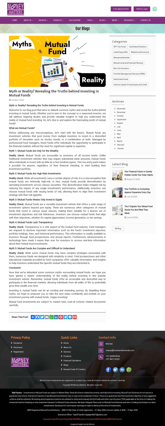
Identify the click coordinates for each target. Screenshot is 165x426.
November (121, 112)
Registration (19, 352)
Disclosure (18, 347)
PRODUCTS (57, 20)
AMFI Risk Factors (115, 419)
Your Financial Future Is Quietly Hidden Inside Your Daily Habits (139, 173)
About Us (67, 347)
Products (67, 356)
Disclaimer (18, 343)
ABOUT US (27, 20)
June (119, 130)
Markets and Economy (140, 52)
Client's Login (141, 9)
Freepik (79, 424)
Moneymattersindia (122, 58)
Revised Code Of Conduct (74, 369)
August (120, 123)
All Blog (118, 228)
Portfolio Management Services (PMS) (129, 74)
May (119, 134)
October (120, 116)
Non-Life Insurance (121, 68)
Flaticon (92, 424)
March (119, 141)
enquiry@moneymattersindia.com (120, 350)
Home (66, 343)
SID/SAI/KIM (74, 419)
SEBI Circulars (100, 419)
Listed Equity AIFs (121, 52)
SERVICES (42, 20)
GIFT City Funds (120, 47)
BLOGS (102, 20)
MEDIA (114, 20)
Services (67, 352)
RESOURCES (128, 20)
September (121, 119)
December (121, 109)
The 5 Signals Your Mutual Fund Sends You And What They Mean (139, 209)
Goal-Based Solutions (138, 47)
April (119, 138)
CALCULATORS (74, 20)
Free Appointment (121, 9)
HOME (14, 20)
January (120, 148)
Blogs (66, 365)
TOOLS (89, 20)
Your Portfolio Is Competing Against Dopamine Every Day (138, 191)
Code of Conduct (87, 419)
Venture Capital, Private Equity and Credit (130, 85)
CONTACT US (146, 20)
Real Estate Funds (121, 79)
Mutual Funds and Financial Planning (128, 63)
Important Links (49, 419)
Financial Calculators (72, 360)
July (118, 127)
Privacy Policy (62, 419)
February (120, 145)
